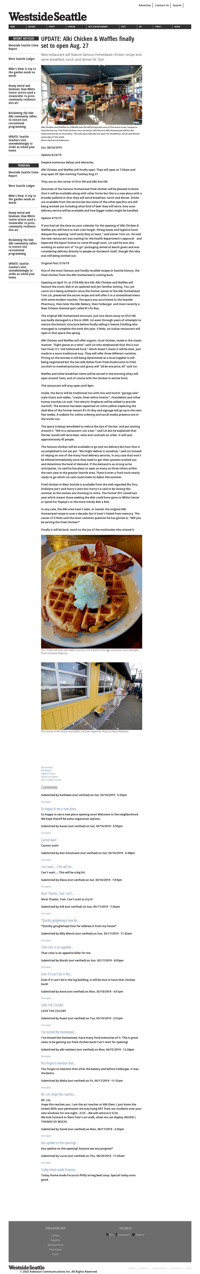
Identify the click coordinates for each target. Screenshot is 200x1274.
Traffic (158, 26)
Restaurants (47, 767)
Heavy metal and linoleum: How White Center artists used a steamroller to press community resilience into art (22, 94)
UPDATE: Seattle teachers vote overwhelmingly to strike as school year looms (22, 143)
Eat (140, 26)
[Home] (49, 17)
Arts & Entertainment (98, 26)
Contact (56, 1235)
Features (31, 26)
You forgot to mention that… (58, 1063)
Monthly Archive (55, 1244)
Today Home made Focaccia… (59, 1169)
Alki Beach (46, 770)
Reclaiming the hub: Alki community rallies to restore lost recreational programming (23, 120)
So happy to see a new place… (59, 808)
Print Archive (55, 1249)
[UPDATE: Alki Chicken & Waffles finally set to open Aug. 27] (91, 95)
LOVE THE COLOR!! (52, 1005)
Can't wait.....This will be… (57, 866)
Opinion (71, 26)
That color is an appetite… (57, 947)
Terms (55, 1254)
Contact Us (162, 5)
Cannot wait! (49, 839)
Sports (52, 26)
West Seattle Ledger (22, 59)
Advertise (145, 5)
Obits (123, 26)
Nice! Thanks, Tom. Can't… (57, 893)
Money (177, 26)
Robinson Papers (49, 776)
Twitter (139, 1234)
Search (177, 5)
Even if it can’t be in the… (56, 973)
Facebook (123, 1234)
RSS (111, 1234)
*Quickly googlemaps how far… (60, 920)
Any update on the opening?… (59, 1142)
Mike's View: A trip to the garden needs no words (22, 72)
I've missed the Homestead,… (59, 1031)
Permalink (46, 801)
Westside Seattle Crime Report (23, 47)
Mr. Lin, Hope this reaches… (58, 1094)
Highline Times (48, 773)
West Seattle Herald (51, 779)
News (12, 26)
